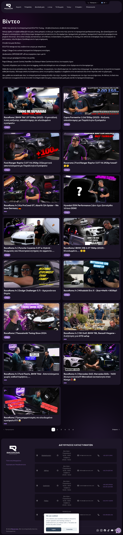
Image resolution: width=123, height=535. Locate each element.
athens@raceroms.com (86, 470)
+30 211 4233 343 (108, 470)
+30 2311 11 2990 (107, 455)
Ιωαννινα (46, 485)
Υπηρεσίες (28, 7)
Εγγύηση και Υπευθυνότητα (16, 464)
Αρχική (18, 7)
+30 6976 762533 (108, 501)
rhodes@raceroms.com (86, 500)
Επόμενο (115, 429)
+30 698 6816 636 (108, 515)
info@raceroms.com (85, 455)
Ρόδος (46, 501)
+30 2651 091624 (108, 484)
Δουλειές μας (39, 7)
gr (104, 3)
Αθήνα (46, 470)
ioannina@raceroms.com (87, 485)
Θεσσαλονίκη (46, 455)
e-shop (50, 7)
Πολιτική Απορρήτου (13, 461)
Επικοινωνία (90, 7)
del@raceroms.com (85, 515)
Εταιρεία (78, 7)
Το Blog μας (59, 7)
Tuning (69, 7)
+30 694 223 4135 (108, 487)
